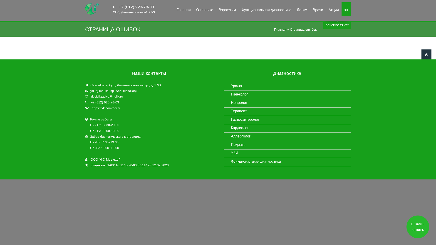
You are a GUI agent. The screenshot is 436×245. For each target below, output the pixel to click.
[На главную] (92, 9)
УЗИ (234, 153)
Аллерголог (240, 136)
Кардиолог (240, 128)
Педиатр (238, 145)
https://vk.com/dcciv (106, 108)
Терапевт (239, 111)
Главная (184, 10)
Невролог (239, 103)
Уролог (237, 86)
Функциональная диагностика (266, 10)
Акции (334, 10)
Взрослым (227, 10)
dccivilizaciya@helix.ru (107, 96)
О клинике (204, 10)
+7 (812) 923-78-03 (136, 7)
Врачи (318, 10)
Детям (302, 10)
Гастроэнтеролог (245, 119)
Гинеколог (239, 94)
